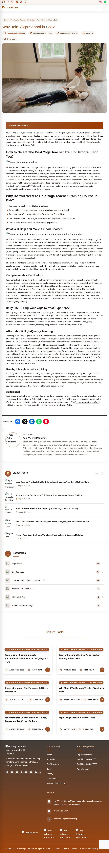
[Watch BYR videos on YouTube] (36, 772)
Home (6, 20)
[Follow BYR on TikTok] (21, 2)
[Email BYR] (100, 2)
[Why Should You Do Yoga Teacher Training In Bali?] (102, 699)
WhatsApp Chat (61, 810)
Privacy (65, 848)
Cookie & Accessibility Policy (91, 848)
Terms (57, 848)
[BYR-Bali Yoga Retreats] (13, 8)
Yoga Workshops (84, 754)
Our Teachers (53, 764)
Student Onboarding (56, 783)
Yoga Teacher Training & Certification (23, 20)
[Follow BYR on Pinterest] (25, 2)
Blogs (49, 769)
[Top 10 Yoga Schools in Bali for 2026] (102, 729)
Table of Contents (19, 125)
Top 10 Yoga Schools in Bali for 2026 (77, 717)
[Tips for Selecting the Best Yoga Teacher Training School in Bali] (102, 669)
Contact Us (51, 778)
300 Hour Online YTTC (87, 764)
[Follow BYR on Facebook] (8, 2)
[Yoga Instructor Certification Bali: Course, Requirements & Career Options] (47, 729)
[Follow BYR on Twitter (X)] (12, 2)
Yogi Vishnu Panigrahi (16, 33)
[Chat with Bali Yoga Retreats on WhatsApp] (105, 2)
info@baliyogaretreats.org (65, 818)
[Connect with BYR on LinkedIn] (26, 772)
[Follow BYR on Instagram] (3, 2)
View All (98, 473)
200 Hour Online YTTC (87, 759)
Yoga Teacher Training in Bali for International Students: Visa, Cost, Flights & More (26, 658)
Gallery (50, 773)
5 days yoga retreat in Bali (87, 402)
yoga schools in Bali (30, 132)
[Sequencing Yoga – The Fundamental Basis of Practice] (47, 699)
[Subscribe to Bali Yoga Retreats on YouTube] (17, 2)
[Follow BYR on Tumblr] (31, 772)
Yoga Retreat (83, 769)
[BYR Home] (17, 750)
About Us (51, 759)
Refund (74, 848)
